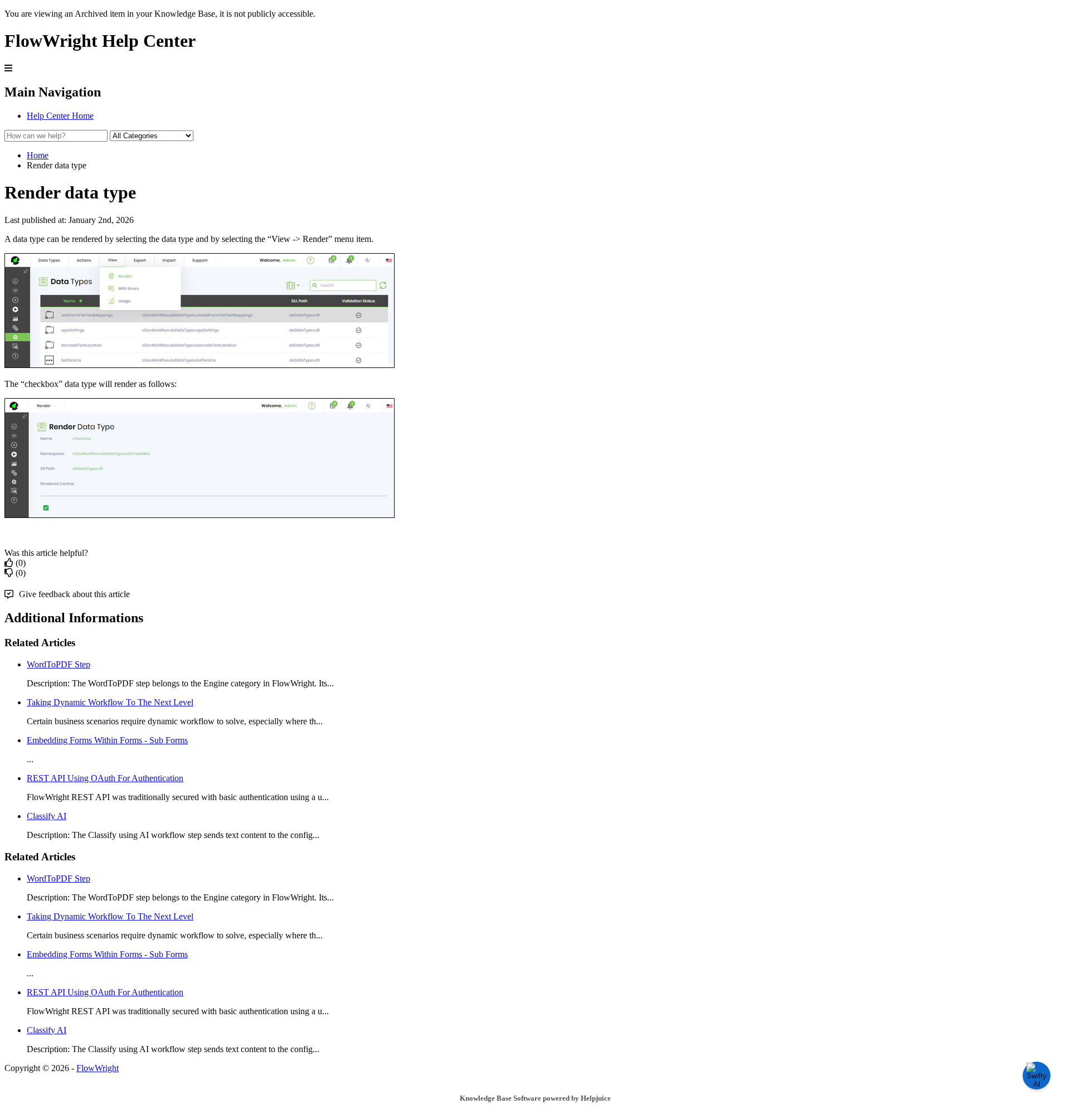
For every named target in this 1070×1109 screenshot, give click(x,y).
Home (37, 155)
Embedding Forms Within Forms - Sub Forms (107, 740)
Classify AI (46, 816)
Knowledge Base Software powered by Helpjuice (535, 1098)
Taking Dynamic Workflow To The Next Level (110, 702)
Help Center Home (60, 115)
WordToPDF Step (58, 664)
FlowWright (97, 1068)
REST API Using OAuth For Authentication (105, 778)
